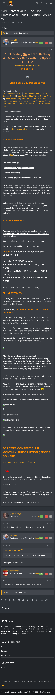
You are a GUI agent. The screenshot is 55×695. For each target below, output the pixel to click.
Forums (4, 651)
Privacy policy (32, 681)
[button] (3, 3)
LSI (11, 155)
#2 (51, 524)
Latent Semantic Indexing (21, 129)
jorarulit (6, 22)
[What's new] (46, 3)
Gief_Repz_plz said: (12, 550)
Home (3, 646)
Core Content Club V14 (12, 93)
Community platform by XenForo (25, 692)
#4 (51, 581)
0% (39, 516)
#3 (51, 545)
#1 (51, 50)
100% (37, 42)
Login (3, 667)
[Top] (51, 681)
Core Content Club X (26, 96)
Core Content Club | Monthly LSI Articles (19, 462)
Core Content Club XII (32, 93)
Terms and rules (18, 681)
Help (41, 681)
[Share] (48, 50)
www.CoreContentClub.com (27, 65)
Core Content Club (43, 96)
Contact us (5, 655)
